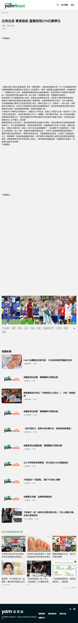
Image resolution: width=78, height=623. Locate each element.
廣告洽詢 (63, 614)
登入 (73, 5)
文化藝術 (6, 328)
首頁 (3, 13)
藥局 (4, 332)
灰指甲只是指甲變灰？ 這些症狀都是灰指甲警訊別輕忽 (39, 555)
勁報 (3, 26)
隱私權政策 (52, 614)
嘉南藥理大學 (48, 328)
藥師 (13, 328)
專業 (20, 328)
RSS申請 (64, 5)
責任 (26, 328)
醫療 (66, 328)
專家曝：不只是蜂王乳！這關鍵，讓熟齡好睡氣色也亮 (13, 580)
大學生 (58, 328)
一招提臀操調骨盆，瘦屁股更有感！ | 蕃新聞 (64, 580)
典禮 (32, 328)
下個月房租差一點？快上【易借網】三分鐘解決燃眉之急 (38, 580)
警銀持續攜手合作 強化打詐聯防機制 (64, 555)
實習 (39, 328)
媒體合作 (41, 618)
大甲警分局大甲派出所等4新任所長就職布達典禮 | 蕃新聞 (13, 555)
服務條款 (41, 614)
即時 (7, 13)
